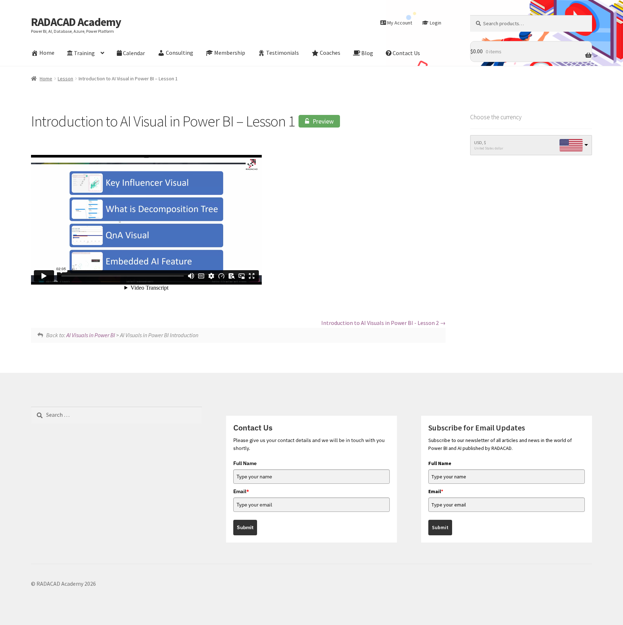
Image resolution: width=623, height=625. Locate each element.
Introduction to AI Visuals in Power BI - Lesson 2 (380, 322)
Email (241, 491)
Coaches (330, 53)
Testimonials (282, 53)
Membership (229, 53)
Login (435, 22)
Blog (367, 53)
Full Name (245, 463)
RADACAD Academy (76, 22)
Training (84, 53)
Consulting (179, 53)
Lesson (65, 78)
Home (46, 53)
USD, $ (480, 142)
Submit (245, 527)
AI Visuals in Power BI (90, 335)
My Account (399, 22)
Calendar (134, 53)
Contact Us (406, 53)
